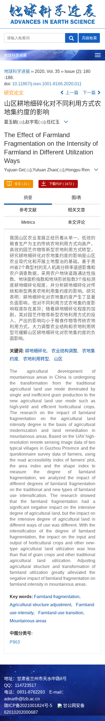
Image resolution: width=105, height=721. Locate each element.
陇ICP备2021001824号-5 (28, 705)
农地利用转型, (37, 359)
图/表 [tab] (76, 197)
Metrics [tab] (28, 222)
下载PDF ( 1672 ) (61, 184)
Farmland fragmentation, (57, 596)
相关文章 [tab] (76, 210)
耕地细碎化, (37, 351)
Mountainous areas (28, 621)
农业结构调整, (65, 351)
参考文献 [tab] (28, 210)
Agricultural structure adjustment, (41, 604)
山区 (58, 359)
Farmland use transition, (61, 612)
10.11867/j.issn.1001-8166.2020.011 (47, 83)
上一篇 (71, 92)
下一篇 (90, 92)
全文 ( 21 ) (22, 184)
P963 (15, 642)
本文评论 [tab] (76, 222)
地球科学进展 (15, 55)
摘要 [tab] (28, 197)
